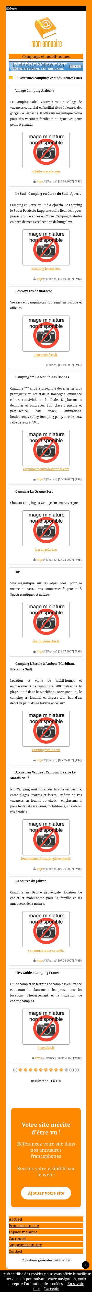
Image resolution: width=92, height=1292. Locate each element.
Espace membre (23, 1231)
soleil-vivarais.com (46, 171)
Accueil (15, 1219)
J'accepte (51, 1288)
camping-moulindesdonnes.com (46, 469)
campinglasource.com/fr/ (46, 950)
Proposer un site (24, 1225)
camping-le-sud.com (46, 268)
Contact (15, 1251)
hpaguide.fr (46, 1048)
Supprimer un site (25, 1244)
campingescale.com (46, 750)
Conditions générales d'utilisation (46, 1260)
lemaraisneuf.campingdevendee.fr (46, 858)
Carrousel (18, 1238)
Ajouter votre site (46, 1193)
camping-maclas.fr (46, 641)
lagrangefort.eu (46, 549)
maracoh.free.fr (45, 355)
